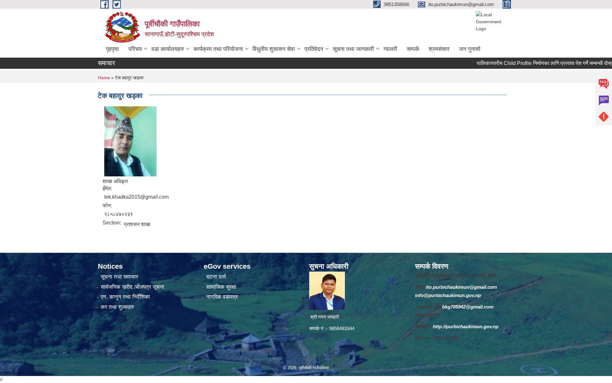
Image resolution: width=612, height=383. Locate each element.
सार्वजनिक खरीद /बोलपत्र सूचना (132, 287)
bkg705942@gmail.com (467, 306)
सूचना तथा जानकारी (353, 49)
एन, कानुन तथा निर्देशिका (125, 297)
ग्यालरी (390, 49)
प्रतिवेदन (313, 49)
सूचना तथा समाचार (119, 277)
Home (104, 77)
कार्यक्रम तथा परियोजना (218, 49)
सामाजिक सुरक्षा (221, 287)
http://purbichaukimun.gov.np (466, 326)
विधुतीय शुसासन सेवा (273, 49)
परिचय (135, 49)
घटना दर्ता (216, 277)
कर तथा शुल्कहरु (117, 307)
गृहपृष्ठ (112, 49)
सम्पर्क (413, 49)
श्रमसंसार (439, 49)
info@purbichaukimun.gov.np (448, 295)
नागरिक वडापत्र (222, 297)
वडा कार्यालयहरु (167, 49)
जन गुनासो (469, 49)
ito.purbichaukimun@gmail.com (461, 287)
